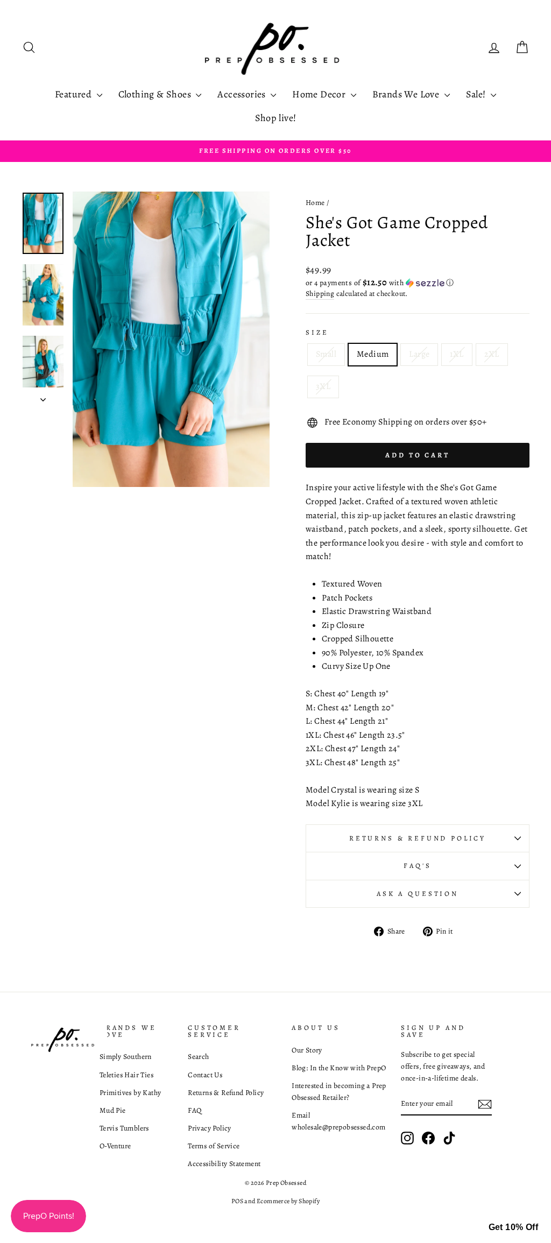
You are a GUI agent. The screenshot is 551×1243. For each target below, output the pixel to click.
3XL (323, 386)
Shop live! (275, 117)
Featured (74, 94)
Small (326, 354)
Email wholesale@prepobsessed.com (338, 1121)
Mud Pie (113, 1110)
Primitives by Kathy (130, 1092)
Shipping (320, 293)
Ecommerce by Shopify (288, 1201)
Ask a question (417, 893)
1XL (456, 354)
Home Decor (320, 94)
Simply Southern (126, 1056)
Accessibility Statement (224, 1164)
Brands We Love (407, 94)
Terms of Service (213, 1146)
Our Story (307, 1050)
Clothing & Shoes (156, 94)
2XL (491, 354)
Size (317, 332)
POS (237, 1201)
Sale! (477, 94)
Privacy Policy (209, 1128)
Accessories (242, 94)
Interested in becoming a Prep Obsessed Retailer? (339, 1091)
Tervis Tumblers (124, 1128)
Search (198, 1056)
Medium (372, 354)
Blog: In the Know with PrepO (339, 1068)
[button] (417, 283)
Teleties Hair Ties (126, 1075)
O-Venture (115, 1146)
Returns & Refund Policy (417, 838)
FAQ (194, 1110)
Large (419, 354)
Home (315, 202)
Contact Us (205, 1075)
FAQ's (417, 865)
